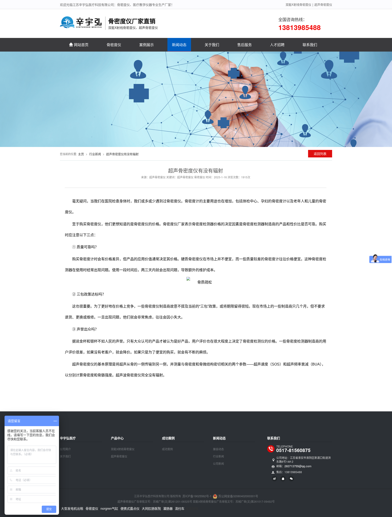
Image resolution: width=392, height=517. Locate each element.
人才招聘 (277, 44)
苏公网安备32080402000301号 (237, 496)
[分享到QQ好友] (283, 478)
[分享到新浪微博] (274, 478)
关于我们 (212, 44)
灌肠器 (168, 508)
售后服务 (244, 44)
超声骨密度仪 (323, 4)
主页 (81, 154)
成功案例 (167, 449)
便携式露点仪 (130, 508)
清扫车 (179, 508)
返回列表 (320, 153)
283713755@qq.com (297, 466)
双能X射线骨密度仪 (298, 4)
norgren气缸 (109, 508)
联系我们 (310, 44)
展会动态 (218, 449)
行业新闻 (95, 154)
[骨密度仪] (81, 25)
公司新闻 (218, 463)
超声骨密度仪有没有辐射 (122, 154)
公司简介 (65, 449)
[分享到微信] (291, 478)
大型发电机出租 (72, 508)
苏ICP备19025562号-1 (196, 496)
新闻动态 (179, 44)
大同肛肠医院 (151, 508)
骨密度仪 (114, 44)
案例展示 (146, 44)
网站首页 (81, 44)
